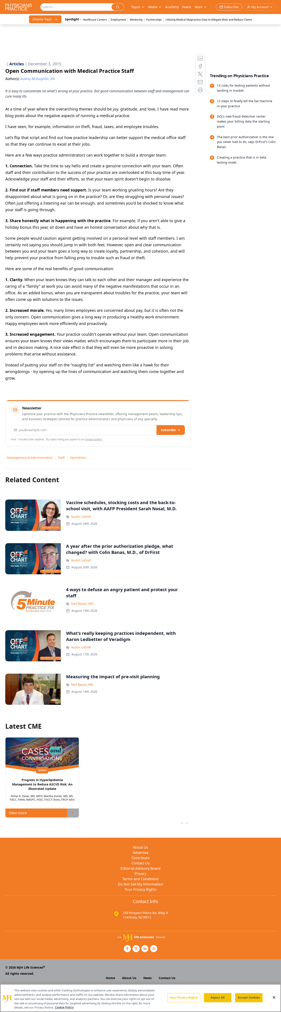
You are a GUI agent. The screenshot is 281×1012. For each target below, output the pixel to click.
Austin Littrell (81, 516)
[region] (140, 998)
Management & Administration (30, 457)
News (147, 978)
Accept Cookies (249, 998)
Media (152, 7)
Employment (118, 19)
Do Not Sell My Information (140, 884)
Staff (61, 457)
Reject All (218, 998)
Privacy (140, 873)
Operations (78, 457)
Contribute (140, 857)
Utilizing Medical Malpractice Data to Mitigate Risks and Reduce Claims (209, 19)
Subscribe (168, 430)
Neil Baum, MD (82, 603)
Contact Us (140, 863)
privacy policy (93, 439)
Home (110, 978)
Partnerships (154, 19)
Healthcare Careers (95, 19)
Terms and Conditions (140, 878)
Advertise (140, 852)
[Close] (274, 997)
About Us (140, 847)
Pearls (186, 7)
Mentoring (136, 19)
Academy (172, 7)
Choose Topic (42, 19)
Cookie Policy (64, 1007)
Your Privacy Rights (141, 889)
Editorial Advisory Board (140, 868)
